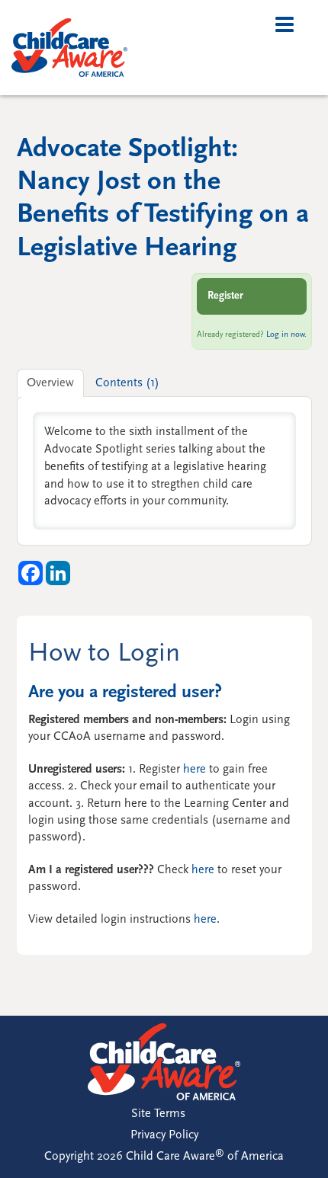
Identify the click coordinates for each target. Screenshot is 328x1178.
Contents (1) (127, 383)
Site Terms (158, 1114)
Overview (50, 383)
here (194, 769)
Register (225, 296)
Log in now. (286, 335)
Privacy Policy (164, 1135)
